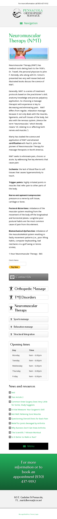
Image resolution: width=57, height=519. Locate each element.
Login (36, 514)
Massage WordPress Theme (26, 514)
